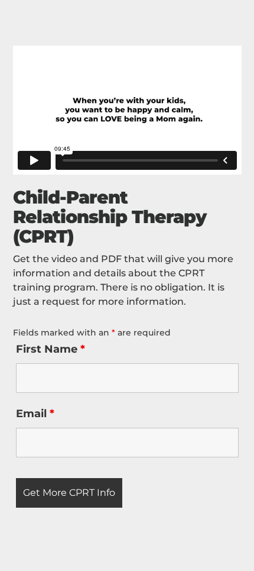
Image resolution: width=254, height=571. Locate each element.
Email (35, 413)
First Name (50, 349)
